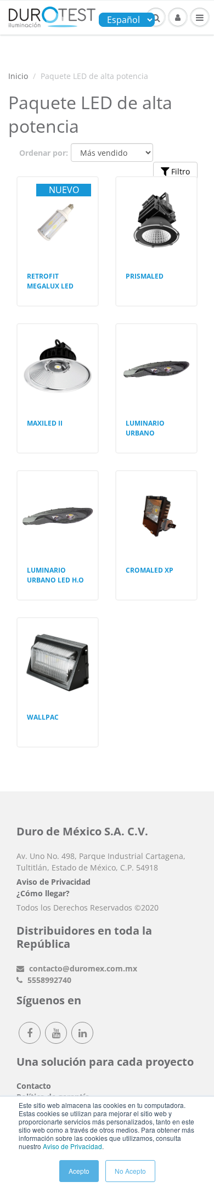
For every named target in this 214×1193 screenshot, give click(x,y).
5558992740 (48, 980)
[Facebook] (30, 1033)
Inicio (18, 76)
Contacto (33, 1086)
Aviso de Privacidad (72, 1146)
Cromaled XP (149, 570)
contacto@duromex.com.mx (82, 968)
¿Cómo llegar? (43, 893)
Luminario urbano (145, 428)
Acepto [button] (79, 1170)
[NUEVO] (57, 203)
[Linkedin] (82, 1033)
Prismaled (145, 276)
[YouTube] (56, 1033)
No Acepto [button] (130, 1170)
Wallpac (43, 717)
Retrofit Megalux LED (50, 281)
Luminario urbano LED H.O (55, 575)
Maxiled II (45, 423)
